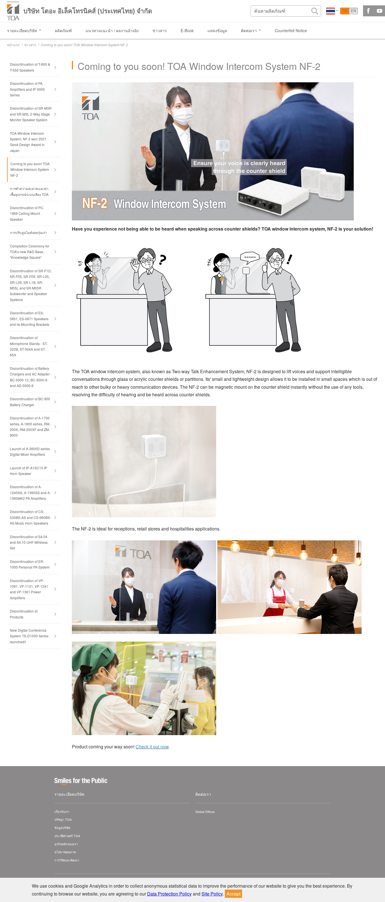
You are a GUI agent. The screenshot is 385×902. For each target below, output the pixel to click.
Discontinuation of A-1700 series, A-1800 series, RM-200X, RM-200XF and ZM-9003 (30, 426)
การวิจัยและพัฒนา (66, 860)
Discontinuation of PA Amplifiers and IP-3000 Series (27, 89)
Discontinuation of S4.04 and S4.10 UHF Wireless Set (29, 542)
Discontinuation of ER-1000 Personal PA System (30, 564)
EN (353, 11)
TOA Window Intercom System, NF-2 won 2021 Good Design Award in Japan (28, 142)
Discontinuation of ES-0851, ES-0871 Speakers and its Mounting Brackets (29, 318)
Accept (233, 893)
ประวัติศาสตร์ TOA (67, 836)
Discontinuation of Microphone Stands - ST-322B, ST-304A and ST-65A (29, 346)
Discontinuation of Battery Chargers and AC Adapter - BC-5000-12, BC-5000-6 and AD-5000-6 (31, 377)
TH (344, 11)
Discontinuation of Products (23, 614)
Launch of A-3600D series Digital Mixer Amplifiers (30, 451)
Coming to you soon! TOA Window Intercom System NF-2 (30, 169)
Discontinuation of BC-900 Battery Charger (30, 401)
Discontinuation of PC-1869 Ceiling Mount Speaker (27, 213)
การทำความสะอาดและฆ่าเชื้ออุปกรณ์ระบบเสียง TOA (29, 191)
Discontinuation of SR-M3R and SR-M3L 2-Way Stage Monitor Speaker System (31, 114)
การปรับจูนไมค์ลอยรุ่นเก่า (28, 232)
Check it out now (152, 746)
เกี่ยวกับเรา (61, 811)
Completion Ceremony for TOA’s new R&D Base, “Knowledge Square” (29, 252)
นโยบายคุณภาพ (65, 852)
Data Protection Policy (169, 893)
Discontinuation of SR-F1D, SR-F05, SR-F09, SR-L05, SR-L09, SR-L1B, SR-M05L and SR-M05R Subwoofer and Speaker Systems (31, 285)
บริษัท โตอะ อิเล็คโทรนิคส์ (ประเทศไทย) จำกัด (87, 11)
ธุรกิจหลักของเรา (66, 844)
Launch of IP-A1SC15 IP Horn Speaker (28, 470)
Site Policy (212, 893)
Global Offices (205, 811)
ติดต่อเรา (203, 794)
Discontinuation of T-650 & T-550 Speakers (30, 67)
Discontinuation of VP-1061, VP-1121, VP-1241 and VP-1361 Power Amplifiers (29, 589)
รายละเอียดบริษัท (69, 794)
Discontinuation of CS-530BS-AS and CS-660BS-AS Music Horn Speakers (30, 517)
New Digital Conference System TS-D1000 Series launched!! (29, 636)
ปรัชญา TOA (63, 819)
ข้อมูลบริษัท (62, 827)
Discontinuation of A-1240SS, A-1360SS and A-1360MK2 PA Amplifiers (30, 492)
